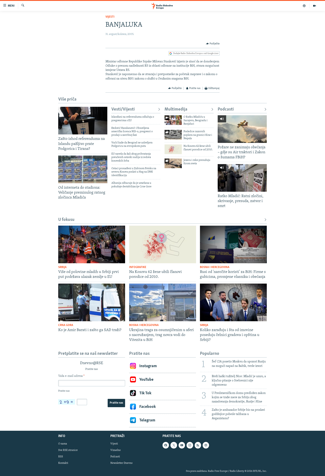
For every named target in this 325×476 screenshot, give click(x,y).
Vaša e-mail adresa (71, 376)
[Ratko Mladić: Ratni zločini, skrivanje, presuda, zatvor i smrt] (242, 178)
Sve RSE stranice (68, 450)
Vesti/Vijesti (123, 109)
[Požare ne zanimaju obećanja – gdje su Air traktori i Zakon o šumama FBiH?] (242, 129)
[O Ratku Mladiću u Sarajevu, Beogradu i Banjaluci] (173, 120)
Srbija (62, 267)
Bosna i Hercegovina (214, 267)
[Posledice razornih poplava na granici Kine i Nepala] (173, 135)
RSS (60, 456)
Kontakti (63, 463)
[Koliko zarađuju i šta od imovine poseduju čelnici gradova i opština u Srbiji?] (233, 302)
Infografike (137, 267)
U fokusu (66, 219)
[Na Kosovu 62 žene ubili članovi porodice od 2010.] (173, 149)
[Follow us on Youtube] (182, 445)
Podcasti (226, 109)
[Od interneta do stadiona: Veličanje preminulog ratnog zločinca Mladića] (82, 169)
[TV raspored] (206, 445)
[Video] (314, 5)
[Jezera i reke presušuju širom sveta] (173, 163)
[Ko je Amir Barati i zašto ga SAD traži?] (91, 302)
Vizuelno (115, 450)
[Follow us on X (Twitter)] (173, 445)
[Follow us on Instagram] (190, 445)
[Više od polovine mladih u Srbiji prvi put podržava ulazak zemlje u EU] (91, 244)
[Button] (213, 44)
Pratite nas (116, 402)
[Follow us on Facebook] (165, 445)
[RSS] (198, 445)
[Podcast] (304, 5)
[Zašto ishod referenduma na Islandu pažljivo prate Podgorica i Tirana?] (82, 120)
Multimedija (176, 109)
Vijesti (109, 16)
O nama (62, 443)
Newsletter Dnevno (121, 463)
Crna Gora (65, 325)
